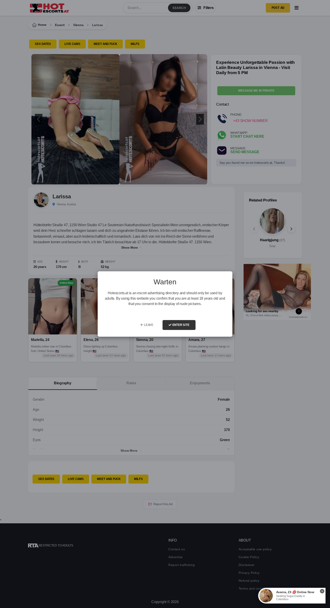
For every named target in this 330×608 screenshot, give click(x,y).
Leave (148, 325)
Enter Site (180, 325)
